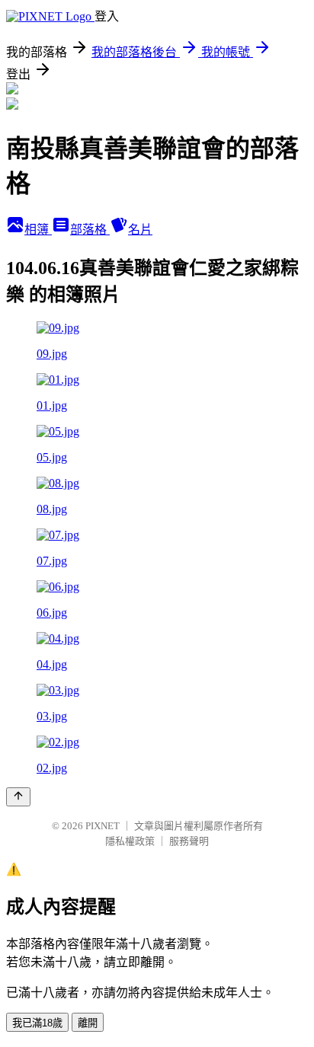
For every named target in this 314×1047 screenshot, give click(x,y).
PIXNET (102, 826)
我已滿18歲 (37, 1023)
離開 (88, 1023)
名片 (140, 229)
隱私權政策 (130, 841)
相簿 (38, 229)
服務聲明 (189, 841)
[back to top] (18, 796)
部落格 (90, 229)
